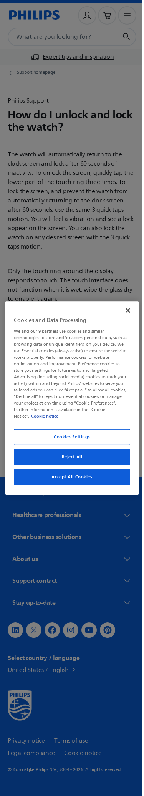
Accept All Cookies (69, 477)
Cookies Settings (69, 437)
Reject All (69, 457)
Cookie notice (42, 416)
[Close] (124, 310)
